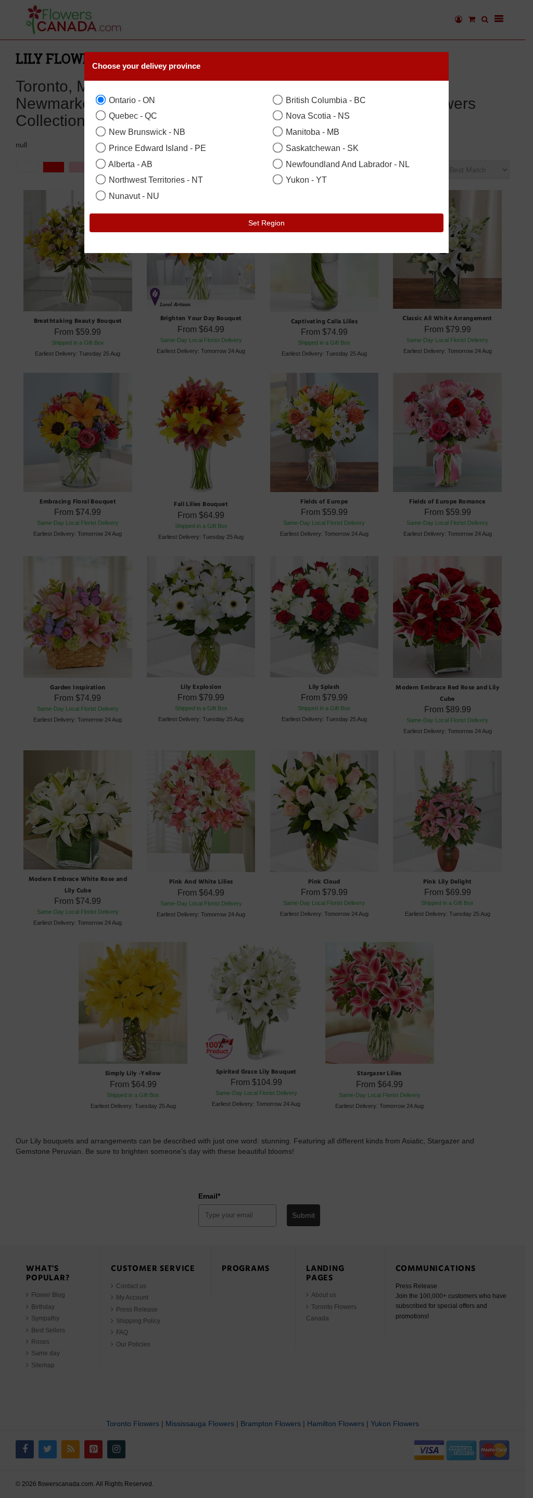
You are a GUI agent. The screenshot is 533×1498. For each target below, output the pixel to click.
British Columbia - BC (325, 100)
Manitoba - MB (311, 131)
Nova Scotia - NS (317, 115)
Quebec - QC (132, 115)
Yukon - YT (305, 179)
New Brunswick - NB (146, 131)
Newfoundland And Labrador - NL (347, 164)
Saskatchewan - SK (321, 148)
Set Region (266, 223)
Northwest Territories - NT (155, 179)
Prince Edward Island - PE (156, 148)
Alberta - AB (130, 164)
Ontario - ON (131, 100)
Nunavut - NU (133, 195)
